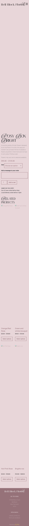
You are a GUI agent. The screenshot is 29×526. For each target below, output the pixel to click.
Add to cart (12, 182)
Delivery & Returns (14, 515)
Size (2, 165)
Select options (7, 339)
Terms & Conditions (14, 518)
